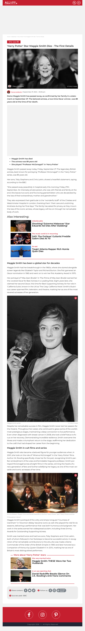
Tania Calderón (16, 92)
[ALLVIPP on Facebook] (29, 614)
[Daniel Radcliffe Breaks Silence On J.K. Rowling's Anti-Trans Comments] (21, 576)
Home (8, 36)
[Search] (74, 3)
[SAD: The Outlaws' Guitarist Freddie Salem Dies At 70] (21, 238)
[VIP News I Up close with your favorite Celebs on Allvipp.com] (38, 2)
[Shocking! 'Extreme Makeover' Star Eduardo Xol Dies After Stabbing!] (21, 226)
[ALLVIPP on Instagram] (42, 614)
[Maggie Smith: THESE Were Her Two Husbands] (21, 563)
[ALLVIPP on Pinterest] (56, 614)
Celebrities (13, 36)
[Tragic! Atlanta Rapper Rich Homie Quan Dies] (21, 251)
